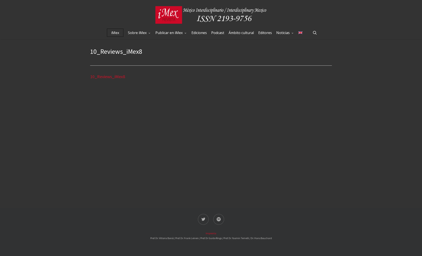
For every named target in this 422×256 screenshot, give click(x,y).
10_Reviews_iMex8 (107, 76)
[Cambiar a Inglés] (300, 32)
